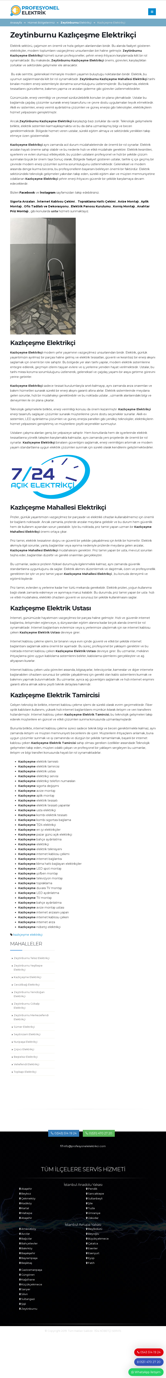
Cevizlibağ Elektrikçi (27, 984)
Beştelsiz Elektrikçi (26, 1056)
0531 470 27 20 (149, 1362)
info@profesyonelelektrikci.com (84, 1146)
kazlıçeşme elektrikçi (28, 935)
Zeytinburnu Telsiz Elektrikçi (32, 958)
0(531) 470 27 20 (100, 1133)
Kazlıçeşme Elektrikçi (27, 977)
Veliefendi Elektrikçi (26, 1064)
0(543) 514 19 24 (65, 1133)
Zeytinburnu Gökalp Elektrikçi (27, 1005)
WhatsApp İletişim (147, 1372)
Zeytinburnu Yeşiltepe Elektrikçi (28, 967)
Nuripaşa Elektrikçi (25, 1041)
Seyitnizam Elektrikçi (27, 1034)
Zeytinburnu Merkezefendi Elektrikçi (31, 1017)
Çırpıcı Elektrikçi (24, 1049)
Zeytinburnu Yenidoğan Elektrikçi (29, 994)
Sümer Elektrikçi (24, 1026)
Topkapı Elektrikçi (25, 1071)
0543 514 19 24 (150, 1352)
